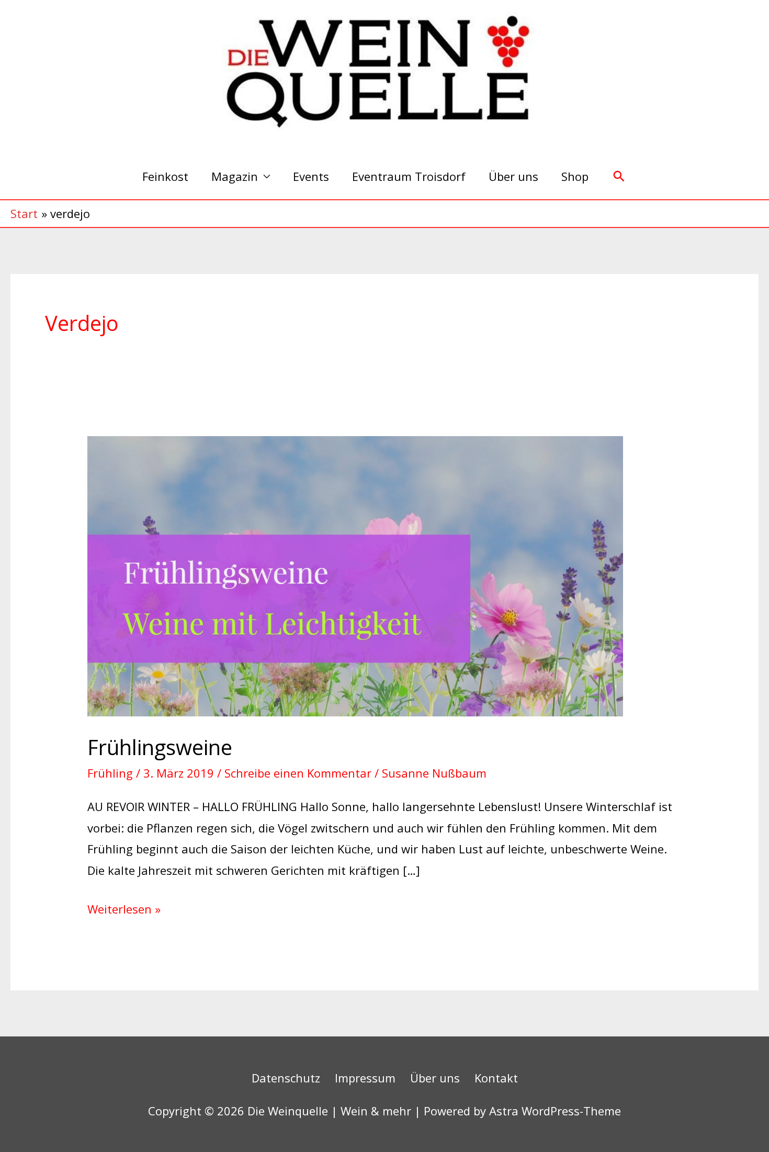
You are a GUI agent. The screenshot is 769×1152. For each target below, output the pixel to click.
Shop (575, 176)
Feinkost (165, 176)
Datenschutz (286, 1078)
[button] (619, 176)
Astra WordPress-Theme (555, 1111)
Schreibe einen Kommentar (297, 773)
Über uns (513, 176)
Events (311, 176)
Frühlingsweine (159, 747)
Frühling (110, 773)
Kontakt (496, 1078)
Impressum (365, 1078)
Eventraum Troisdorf (409, 176)
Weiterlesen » (124, 907)
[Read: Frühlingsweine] (355, 575)
